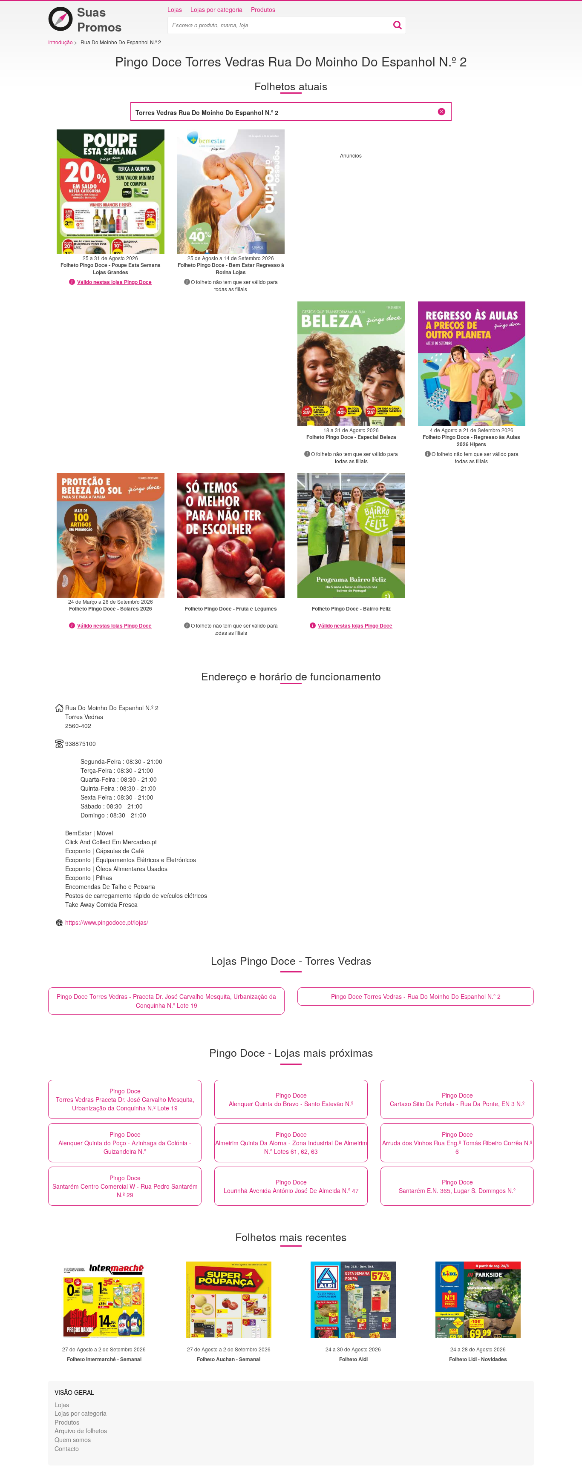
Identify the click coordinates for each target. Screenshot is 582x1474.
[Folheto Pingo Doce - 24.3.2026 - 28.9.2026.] (110, 535)
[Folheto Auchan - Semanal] (228, 1300)
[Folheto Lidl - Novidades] (478, 1300)
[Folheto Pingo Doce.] (231, 535)
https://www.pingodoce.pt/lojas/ (106, 922)
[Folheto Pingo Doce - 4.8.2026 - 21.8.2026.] (472, 363)
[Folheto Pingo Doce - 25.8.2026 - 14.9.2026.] (231, 191)
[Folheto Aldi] (353, 1300)
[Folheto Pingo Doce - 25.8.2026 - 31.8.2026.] (110, 191)
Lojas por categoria (216, 9)
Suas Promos (99, 19)
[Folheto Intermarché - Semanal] (104, 1300)
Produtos (263, 9)
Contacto (67, 1448)
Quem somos (73, 1439)
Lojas (174, 9)
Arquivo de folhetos (81, 1430)
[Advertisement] (411, 218)
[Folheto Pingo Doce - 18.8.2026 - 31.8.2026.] (351, 363)
